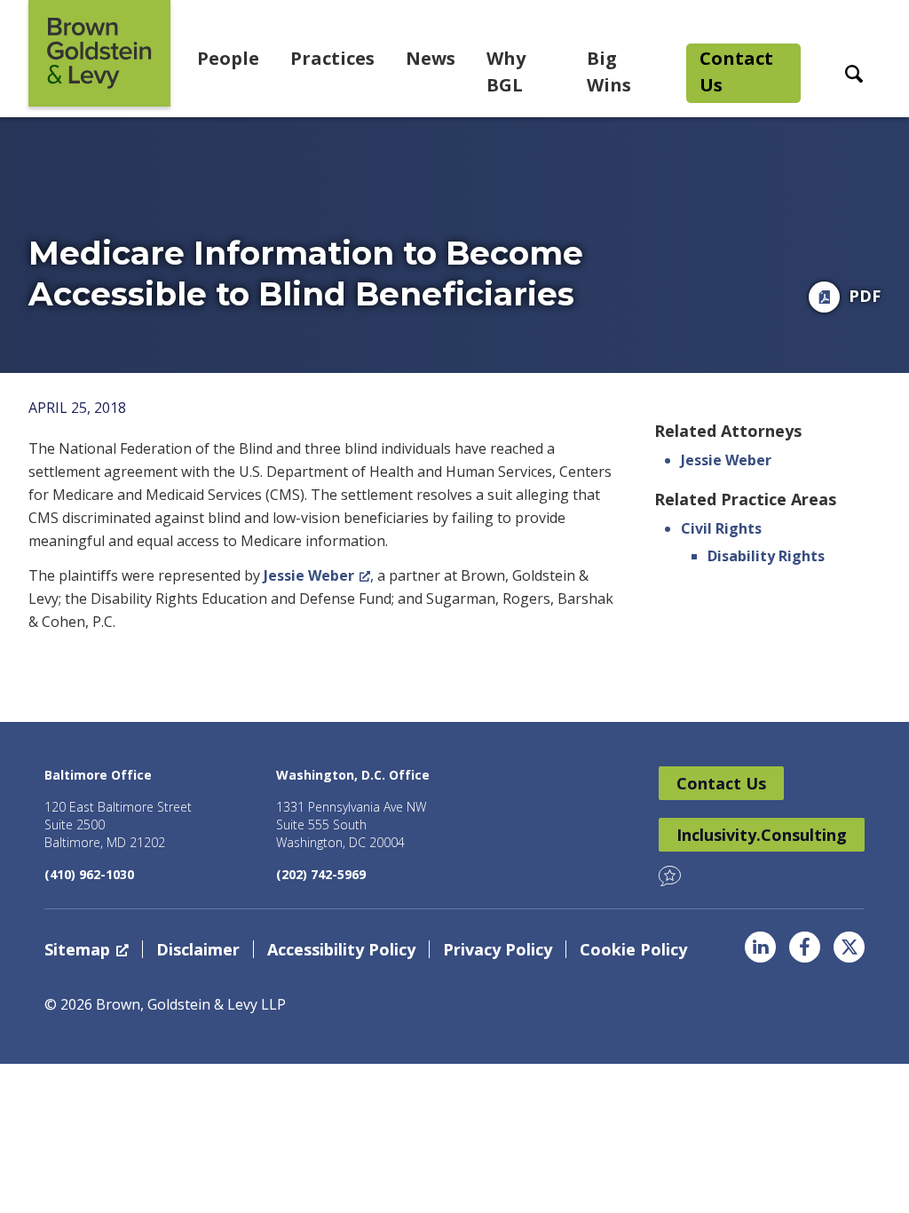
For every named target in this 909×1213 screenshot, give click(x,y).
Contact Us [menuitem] (736, 71)
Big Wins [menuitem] (609, 71)
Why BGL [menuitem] (506, 71)
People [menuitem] (228, 58)
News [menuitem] (430, 58)
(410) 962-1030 (89, 874)
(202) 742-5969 (321, 874)
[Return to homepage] (99, 53)
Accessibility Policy (341, 949)
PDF (865, 295)
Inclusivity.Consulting (761, 834)
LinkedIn (760, 947)
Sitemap (77, 949)
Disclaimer (198, 949)
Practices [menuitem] (332, 58)
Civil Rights (721, 528)
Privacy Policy (497, 949)
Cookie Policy (633, 949)
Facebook (804, 947)
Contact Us (721, 783)
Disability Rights (766, 556)
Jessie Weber (309, 575)
